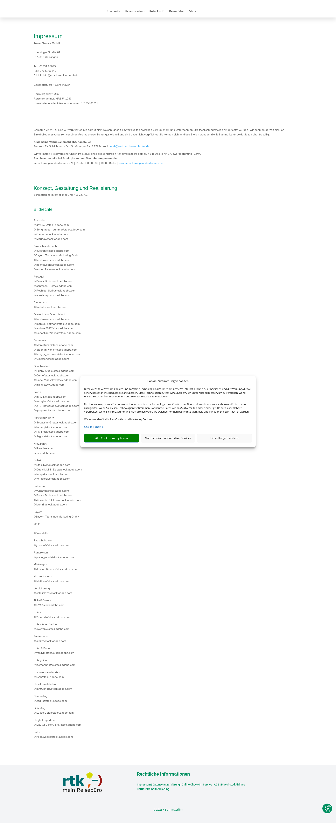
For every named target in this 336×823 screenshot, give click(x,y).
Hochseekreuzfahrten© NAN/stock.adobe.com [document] (49, 674)
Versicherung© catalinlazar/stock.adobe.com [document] (53, 591)
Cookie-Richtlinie (93, 427)
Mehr (193, 11)
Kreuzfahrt (177, 11)
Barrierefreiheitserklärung (153, 789)
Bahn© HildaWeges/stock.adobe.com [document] (53, 734)
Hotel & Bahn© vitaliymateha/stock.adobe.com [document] (54, 651)
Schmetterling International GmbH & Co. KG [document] (61, 194)
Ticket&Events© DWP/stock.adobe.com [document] (49, 603)
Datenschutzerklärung (166, 784)
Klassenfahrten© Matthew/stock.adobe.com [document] (51, 579)
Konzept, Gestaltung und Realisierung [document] (75, 188)
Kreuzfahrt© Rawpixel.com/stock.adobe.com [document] (44, 448)
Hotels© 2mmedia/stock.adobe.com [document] (52, 615)
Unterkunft (157, 11)
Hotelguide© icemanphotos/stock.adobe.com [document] (54, 662)
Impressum (144, 784)
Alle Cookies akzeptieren (111, 438)
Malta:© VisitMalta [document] (41, 528)
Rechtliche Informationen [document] (163, 774)
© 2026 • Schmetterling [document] (168, 809)
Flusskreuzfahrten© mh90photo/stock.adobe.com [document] (53, 686)
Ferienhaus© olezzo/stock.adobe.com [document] (50, 638)
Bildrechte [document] (43, 209)
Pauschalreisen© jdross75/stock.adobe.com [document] (51, 543)
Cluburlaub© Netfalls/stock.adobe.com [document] (50, 305)
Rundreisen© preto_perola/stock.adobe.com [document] (54, 555)
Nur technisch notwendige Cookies (168, 438)
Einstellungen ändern (224, 438)
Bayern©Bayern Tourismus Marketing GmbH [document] (57, 514)
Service (207, 784)
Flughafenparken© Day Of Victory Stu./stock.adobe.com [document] (57, 722)
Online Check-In (191, 784)
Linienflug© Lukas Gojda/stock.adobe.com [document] (54, 710)
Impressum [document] (48, 36)
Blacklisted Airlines (233, 784)
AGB (216, 784)
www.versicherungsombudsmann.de (140, 163)
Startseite (114, 11)
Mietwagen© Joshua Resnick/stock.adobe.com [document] (56, 567)
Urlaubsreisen (134, 11)
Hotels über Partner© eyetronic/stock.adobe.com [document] (51, 626)
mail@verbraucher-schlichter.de (129, 146)
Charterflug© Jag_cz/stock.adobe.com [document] (50, 698)
